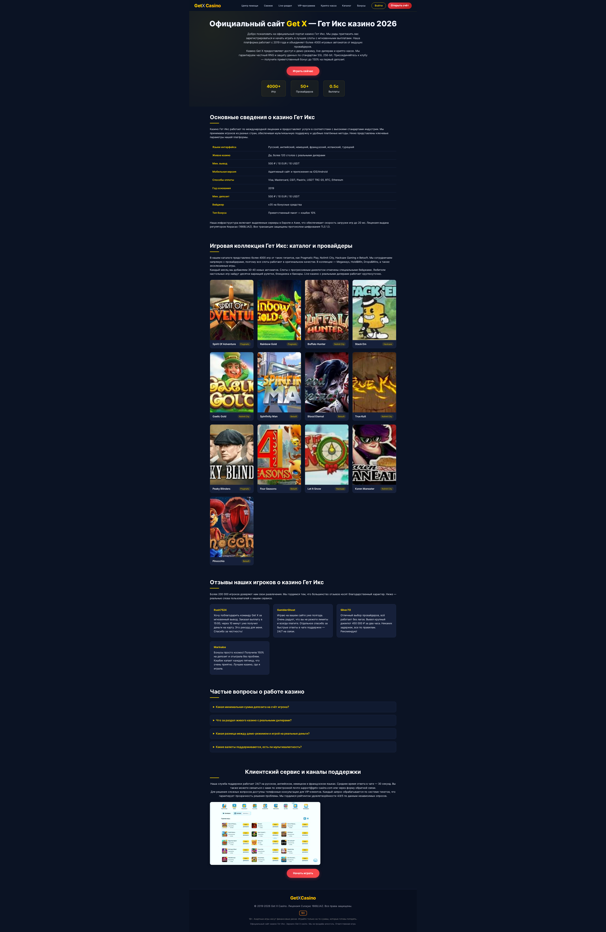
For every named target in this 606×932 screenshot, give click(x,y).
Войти (379, 5)
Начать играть (303, 873)
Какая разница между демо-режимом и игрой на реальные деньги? (263, 733)
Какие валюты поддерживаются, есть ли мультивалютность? (259, 747)
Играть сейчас (303, 71)
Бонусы (361, 5)
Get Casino (207, 5)
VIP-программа (306, 5)
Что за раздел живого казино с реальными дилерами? (254, 720)
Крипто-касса (328, 5)
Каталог (346, 5)
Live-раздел (285, 5)
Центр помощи (249, 5)
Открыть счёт (400, 5)
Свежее (268, 5)
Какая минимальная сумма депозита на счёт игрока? (252, 707)
